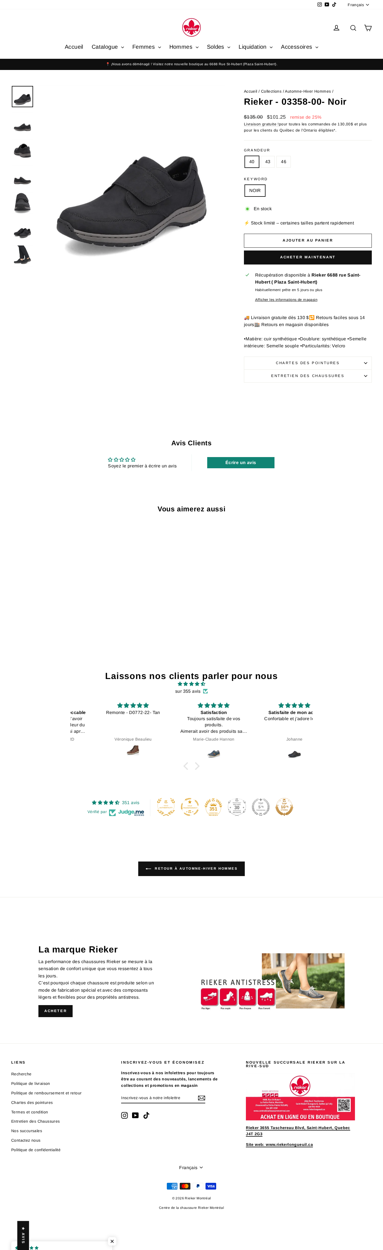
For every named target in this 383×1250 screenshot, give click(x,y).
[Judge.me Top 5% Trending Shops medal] (261, 807)
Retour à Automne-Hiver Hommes (195, 868)
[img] (191, 684)
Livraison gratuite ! (261, 124)
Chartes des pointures (308, 363)
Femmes (144, 47)
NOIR (255, 190)
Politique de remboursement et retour (46, 1093)
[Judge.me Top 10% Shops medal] (284, 807)
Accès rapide (54, 606)
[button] (187, 766)
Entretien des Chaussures (307, 376)
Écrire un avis (240, 462)
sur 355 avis (188, 691)
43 (268, 161)
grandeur (257, 150)
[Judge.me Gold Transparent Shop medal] (190, 807)
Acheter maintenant (308, 257)
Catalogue (106, 47)
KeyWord (256, 179)
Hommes (181, 47)
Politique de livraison (30, 1083)
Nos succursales (26, 1131)
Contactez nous (26, 1140)
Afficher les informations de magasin (286, 300)
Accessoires (297, 47)
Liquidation (253, 47)
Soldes (216, 47)
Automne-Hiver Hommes (308, 91)
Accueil (74, 47)
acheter (55, 1011)
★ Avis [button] (23, 1235)
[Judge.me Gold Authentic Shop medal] (166, 807)
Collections (271, 91)
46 (283, 161)
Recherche (21, 1074)
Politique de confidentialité (36, 1150)
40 (252, 161)
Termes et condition (29, 1112)
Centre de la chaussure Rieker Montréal (191, 1208)
